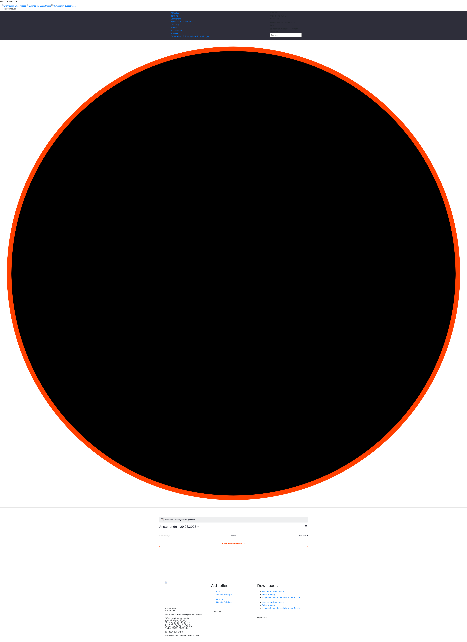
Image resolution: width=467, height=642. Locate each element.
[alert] (233, 520)
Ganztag (175, 24)
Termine (174, 16)
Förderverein (176, 30)
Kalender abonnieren (232, 543)
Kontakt (174, 33)
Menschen (175, 27)
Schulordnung (268, 594)
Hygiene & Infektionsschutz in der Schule (281, 597)
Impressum (262, 617)
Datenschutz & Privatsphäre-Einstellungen (190, 36)
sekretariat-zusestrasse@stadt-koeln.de (183, 614)
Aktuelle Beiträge (224, 594)
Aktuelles (175, 13)
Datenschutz (217, 611)
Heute (233, 535)
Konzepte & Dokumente (182, 21)
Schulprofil (176, 19)
